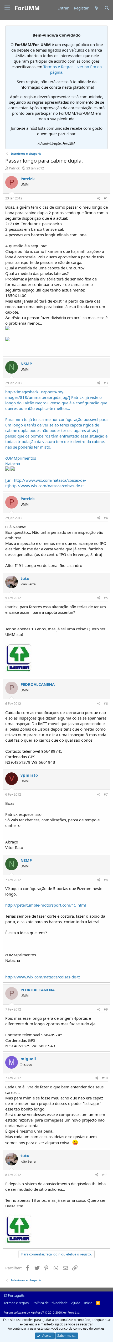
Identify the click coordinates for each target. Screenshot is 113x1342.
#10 (105, 1078)
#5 (106, 598)
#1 (106, 198)
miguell (28, 1058)
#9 (106, 1009)
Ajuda (75, 1302)
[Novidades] (96, 8)
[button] (7, 8)
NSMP (26, 363)
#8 (106, 880)
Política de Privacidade (50, 1302)
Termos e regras (16, 1302)
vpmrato (29, 775)
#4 (106, 518)
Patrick (14, 168)
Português (15, 1295)
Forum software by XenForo (42, 1312)
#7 (106, 794)
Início (88, 1302)
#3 (106, 383)
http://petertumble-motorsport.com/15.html (45, 905)
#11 (105, 1175)
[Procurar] (107, 8)
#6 (106, 703)
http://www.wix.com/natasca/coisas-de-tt (42, 976)
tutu (24, 578)
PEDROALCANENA (37, 684)
